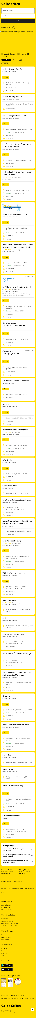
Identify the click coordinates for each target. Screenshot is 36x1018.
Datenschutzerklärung (17, 995)
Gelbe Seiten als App (7, 921)
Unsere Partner (7, 931)
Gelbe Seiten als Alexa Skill (9, 926)
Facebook (4, 951)
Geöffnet (5, 64)
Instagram (4, 948)
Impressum (4, 995)
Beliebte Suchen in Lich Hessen (10, 881)
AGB (21, 998)
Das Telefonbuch (6, 937)
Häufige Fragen (5, 907)
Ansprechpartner (6, 905)
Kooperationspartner (7, 935)
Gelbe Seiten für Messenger (9, 923)
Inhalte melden (29, 998)
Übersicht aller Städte (7, 910)
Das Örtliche (5, 940)
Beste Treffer (6, 60)
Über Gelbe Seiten (8, 915)
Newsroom (4, 919)
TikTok (3, 956)
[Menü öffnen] (34, 4)
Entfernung (25, 60)
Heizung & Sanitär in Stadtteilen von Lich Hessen (25, 871)
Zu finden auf (6, 945)
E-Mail (6, 77)
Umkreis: (5, 27)
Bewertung (16, 60)
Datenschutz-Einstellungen (9, 998)
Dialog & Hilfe (6, 901)
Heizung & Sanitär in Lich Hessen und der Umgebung (7, 871)
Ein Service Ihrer (8, 1011)
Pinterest (4, 953)
